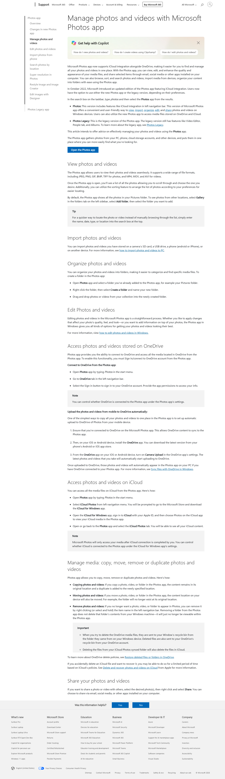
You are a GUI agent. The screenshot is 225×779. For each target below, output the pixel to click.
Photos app (34, 18)
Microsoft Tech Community (159, 743)
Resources (132, 4)
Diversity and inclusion (191, 748)
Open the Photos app (83, 149)
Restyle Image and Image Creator (44, 86)
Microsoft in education (90, 722)
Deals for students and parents (93, 753)
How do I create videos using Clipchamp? (135, 52)
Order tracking (52, 743)
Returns (50, 737)
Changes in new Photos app (43, 31)
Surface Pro (15, 722)
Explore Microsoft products (22, 753)
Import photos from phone (41, 56)
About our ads (185, 772)
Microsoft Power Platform (122, 743)
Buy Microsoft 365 (152, 4)
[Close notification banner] (198, 43)
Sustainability (187, 758)
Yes (120, 705)
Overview (35, 23)
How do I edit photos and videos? (179, 52)
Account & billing (114, 4)
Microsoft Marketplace (157, 748)
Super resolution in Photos (41, 76)
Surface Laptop (17, 727)
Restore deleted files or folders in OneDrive (149, 657)
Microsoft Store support (56, 732)
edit (157, 110)
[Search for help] (202, 4)
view (131, 110)
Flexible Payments (54, 758)
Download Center (54, 727)
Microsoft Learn (154, 732)
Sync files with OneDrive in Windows (172, 469)
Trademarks (144, 772)
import (139, 110)
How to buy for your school (91, 743)
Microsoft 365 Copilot (121, 753)
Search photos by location (40, 66)
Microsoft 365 (58, 4)
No (141, 705)
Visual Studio (153, 758)
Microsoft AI (117, 722)
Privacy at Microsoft (190, 737)
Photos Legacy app (38, 109)
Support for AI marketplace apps (161, 737)
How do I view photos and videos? (91, 52)
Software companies (156, 753)
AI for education (87, 758)
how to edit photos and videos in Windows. (123, 332)
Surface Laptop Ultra (19, 732)
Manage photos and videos (41, 41)
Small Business (118, 758)
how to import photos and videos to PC (141, 250)
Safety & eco (158, 772)
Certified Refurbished (55, 748)
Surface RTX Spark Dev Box (22, 737)
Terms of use (130, 772)
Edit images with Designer (39, 96)
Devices (97, 4)
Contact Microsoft (103, 772)
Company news (188, 732)
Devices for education (89, 727)
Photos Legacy (155, 124)
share (168, 110)
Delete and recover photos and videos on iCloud (130, 667)
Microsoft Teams (119, 748)
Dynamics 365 (118, 732)
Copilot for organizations (21, 743)
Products (83, 4)
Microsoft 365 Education (90, 737)
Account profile (53, 722)
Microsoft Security (119, 727)
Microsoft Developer (156, 727)
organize (149, 110)
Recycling (172, 772)
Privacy (117, 772)
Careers (185, 722)
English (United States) (25, 768)
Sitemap (88, 772)
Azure (150, 722)
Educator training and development (95, 748)
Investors (185, 743)
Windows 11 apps (18, 758)
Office (71, 4)
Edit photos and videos (43, 49)
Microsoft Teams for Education (93, 732)
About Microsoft (188, 727)
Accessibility (187, 753)
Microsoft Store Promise (56, 753)
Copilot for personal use (20, 748)
